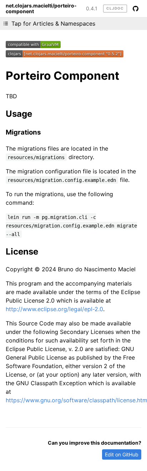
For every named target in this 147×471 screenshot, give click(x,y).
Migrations (23, 132)
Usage (19, 114)
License (22, 251)
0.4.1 (91, 8)
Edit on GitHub (121, 454)
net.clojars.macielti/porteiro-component (41, 8)
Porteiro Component (62, 76)
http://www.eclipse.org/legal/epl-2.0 (54, 309)
